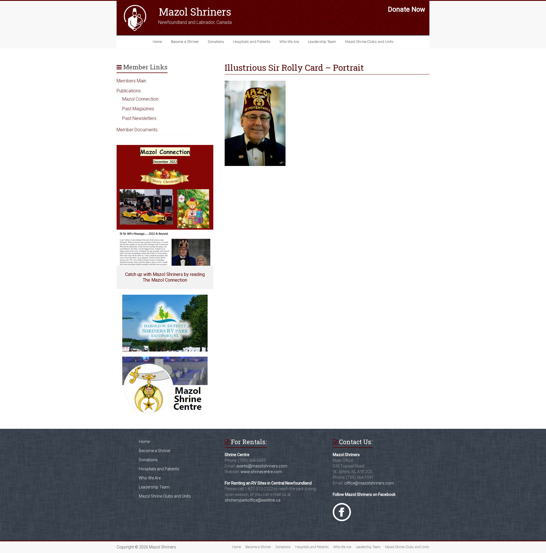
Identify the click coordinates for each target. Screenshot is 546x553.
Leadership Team (322, 42)
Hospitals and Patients (251, 42)
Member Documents (137, 129)
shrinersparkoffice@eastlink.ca (252, 500)
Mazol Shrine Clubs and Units (369, 42)
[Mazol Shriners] (135, 6)
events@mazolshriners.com (261, 466)
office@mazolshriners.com (369, 483)
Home (157, 42)
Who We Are (289, 42)
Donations (216, 42)
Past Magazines (138, 108)
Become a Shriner (185, 42)
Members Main (131, 81)
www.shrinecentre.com (261, 471)
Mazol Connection (140, 99)
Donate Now (406, 9)
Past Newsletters (139, 118)
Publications (129, 90)
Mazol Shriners (195, 11)
